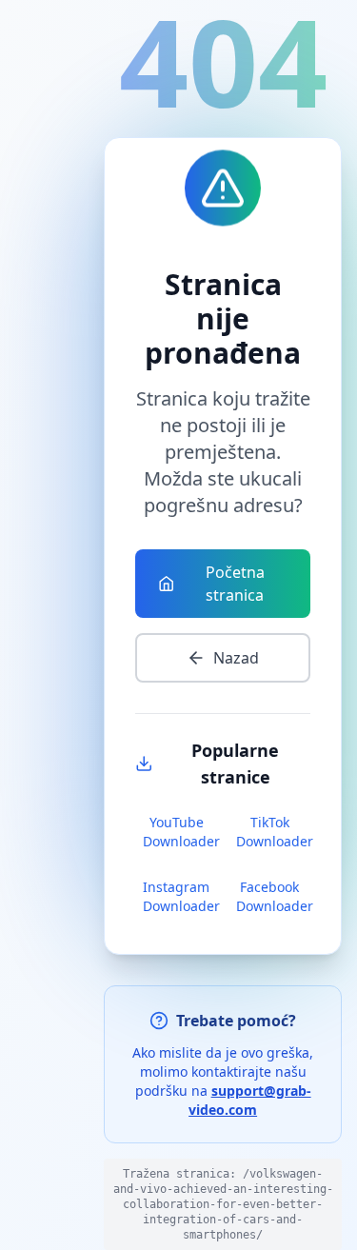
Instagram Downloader (180, 896)
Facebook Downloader (273, 896)
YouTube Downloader (180, 831)
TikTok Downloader (273, 831)
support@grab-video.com (249, 1100)
